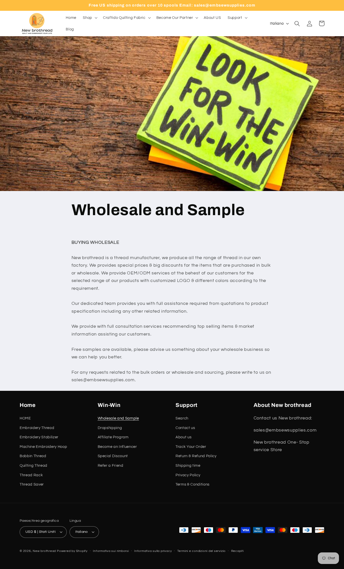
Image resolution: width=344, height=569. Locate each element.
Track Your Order (191, 447)
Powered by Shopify (72, 551)
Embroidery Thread (37, 428)
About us (183, 437)
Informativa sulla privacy (153, 551)
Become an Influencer (117, 447)
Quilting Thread (33, 465)
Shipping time (188, 465)
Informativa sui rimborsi (111, 551)
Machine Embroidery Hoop (43, 447)
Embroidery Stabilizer (39, 437)
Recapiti (237, 551)
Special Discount (113, 456)
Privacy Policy (188, 475)
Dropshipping (110, 428)
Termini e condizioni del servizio (201, 551)
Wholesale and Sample (118, 418)
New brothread (44, 551)
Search (182, 418)
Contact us (185, 428)
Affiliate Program (113, 437)
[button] (90, 18)
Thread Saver (32, 484)
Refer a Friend (110, 465)
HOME (25, 418)
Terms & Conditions (193, 484)
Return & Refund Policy (196, 456)
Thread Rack (31, 475)
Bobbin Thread (33, 456)
